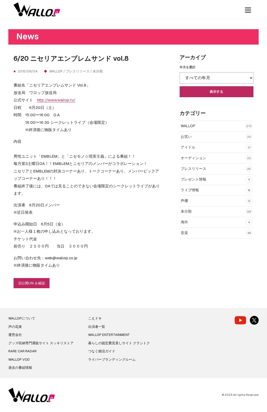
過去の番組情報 (20, 367)
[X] (254, 320)
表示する (216, 91)
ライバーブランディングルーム (112, 359)
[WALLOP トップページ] (37, 9)
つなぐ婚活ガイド (101, 351)
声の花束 (15, 326)
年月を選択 (187, 67)
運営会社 (15, 335)
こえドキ (95, 318)
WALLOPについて (21, 318)
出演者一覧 (96, 326)
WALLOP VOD (19, 359)
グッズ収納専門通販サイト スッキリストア (41, 343)
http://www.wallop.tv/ (56, 99)
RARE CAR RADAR (22, 351)
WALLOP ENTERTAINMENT (109, 335)
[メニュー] (247, 9)
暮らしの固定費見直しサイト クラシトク (119, 343)
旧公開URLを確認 (31, 283)
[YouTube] (240, 320)
